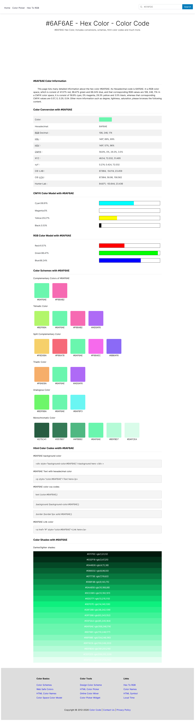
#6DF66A (42, 411)
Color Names (130, 689)
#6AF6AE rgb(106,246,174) (97, 626)
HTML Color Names (46, 693)
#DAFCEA (132, 439)
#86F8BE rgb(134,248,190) (97, 637)
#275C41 (41, 439)
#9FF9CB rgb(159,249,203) (97, 643)
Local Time (129, 697)
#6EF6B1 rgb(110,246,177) (97, 632)
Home (7, 7)
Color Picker (18, 7)
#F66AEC (96, 355)
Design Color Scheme (91, 685)
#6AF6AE (42, 299)
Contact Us (108, 710)
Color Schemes (44, 685)
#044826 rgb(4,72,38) (97, 565)
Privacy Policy (123, 710)
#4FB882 (78, 439)
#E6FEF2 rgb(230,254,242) (97, 660)
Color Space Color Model (49, 697)
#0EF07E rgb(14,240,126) (97, 604)
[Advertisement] (97, 56)
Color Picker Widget (90, 697)
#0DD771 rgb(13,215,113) (97, 598)
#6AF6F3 (78, 411)
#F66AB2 (59, 299)
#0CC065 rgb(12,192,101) (97, 593)
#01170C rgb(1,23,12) (97, 554)
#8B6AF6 (114, 355)
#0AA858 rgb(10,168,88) (97, 587)
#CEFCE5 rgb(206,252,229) (97, 654)
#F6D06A (42, 355)
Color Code (95, 710)
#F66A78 (59, 355)
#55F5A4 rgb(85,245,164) (97, 621)
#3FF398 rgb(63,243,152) (97, 615)
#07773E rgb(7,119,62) (97, 576)
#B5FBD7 (114, 439)
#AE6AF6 (96, 327)
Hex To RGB (33, 7)
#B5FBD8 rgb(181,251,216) (97, 648)
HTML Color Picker (89, 689)
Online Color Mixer (89, 693)
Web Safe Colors (44, 689)
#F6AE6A (42, 383)
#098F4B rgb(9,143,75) (97, 582)
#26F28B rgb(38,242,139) (97, 609)
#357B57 (59, 439)
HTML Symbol (131, 693)
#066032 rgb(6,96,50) (97, 570)
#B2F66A (41, 327)
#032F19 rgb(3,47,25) (97, 559)
